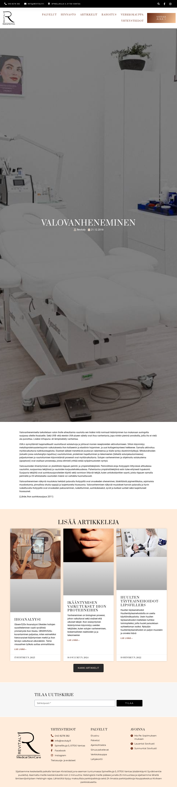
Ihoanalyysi (27, 619)
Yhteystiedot (132, 21)
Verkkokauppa (132, 14)
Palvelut (49, 14)
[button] (158, 4)
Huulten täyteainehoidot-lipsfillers (140, 601)
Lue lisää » (20, 649)
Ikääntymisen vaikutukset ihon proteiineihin (86, 606)
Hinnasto (68, 14)
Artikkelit (88, 14)
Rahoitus (109, 14)
